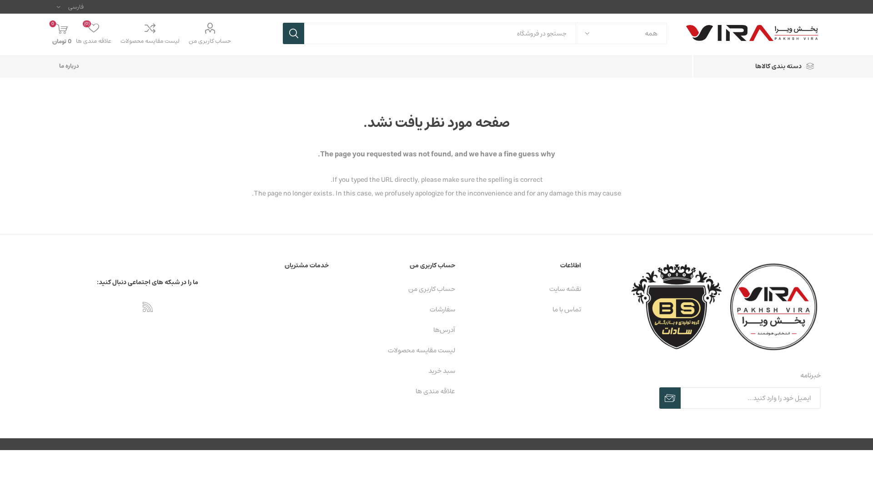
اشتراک (670, 398)
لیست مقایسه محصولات (150, 41)
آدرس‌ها (444, 330)
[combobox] (440, 33)
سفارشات (442, 309)
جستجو (293, 33)
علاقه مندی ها (435, 391)
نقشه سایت (565, 289)
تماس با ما (566, 309)
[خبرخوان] (147, 307)
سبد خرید (441, 371)
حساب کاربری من (210, 41)
